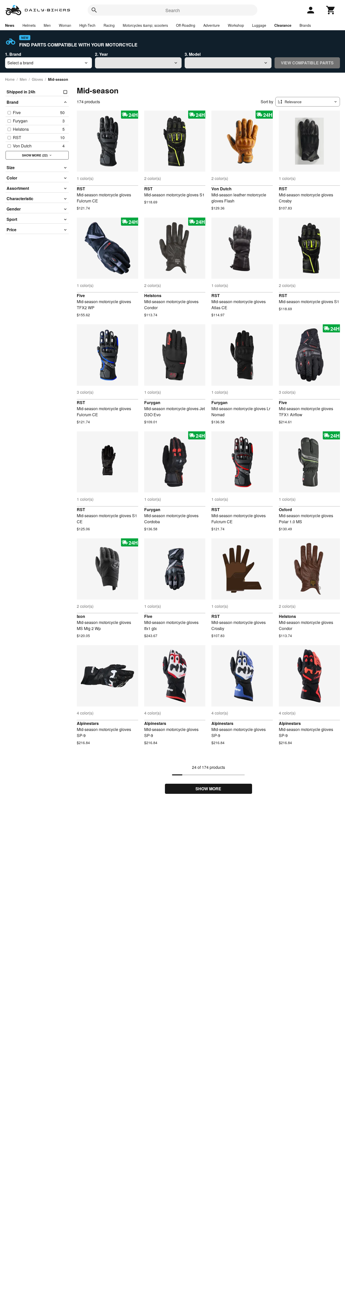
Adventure (211, 25)
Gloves (37, 79)
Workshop (236, 25)
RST (81, 189)
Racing (109, 25)
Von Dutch (221, 189)
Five (81, 295)
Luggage (259, 25)
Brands (305, 25)
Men (47, 25)
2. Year (101, 54)
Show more (208, 789)
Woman (65, 25)
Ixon (81, 616)
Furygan (152, 402)
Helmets (29, 25)
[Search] (94, 10)
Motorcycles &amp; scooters (145, 25)
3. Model (193, 54)
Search (172, 10)
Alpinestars (88, 723)
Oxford (285, 509)
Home (10, 79)
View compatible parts (307, 63)
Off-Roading (185, 25)
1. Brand (13, 54)
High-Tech (87, 25)
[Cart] (331, 10)
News (9, 25)
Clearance (282, 25)
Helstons (152, 295)
